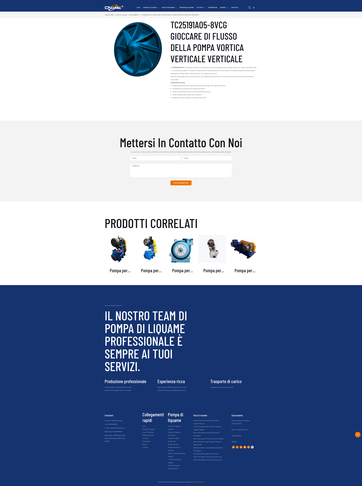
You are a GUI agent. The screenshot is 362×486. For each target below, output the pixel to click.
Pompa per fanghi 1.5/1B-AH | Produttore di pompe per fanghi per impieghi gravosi (212, 270)
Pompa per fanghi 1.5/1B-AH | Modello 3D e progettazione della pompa (181, 270)
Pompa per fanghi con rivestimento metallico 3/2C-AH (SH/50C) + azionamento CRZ (243, 270)
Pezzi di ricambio (121, 15)
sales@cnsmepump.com (117, 428)
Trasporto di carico (226, 381)
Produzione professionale (125, 381)
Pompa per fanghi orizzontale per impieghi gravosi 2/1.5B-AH (149, 270)
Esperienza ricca (171, 381)
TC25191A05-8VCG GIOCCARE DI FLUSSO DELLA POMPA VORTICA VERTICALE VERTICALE (170, 15)
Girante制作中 (134, 15)
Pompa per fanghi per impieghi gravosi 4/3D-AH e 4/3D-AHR (118, 270)
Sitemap (201, 482)
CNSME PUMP (109, 15)
